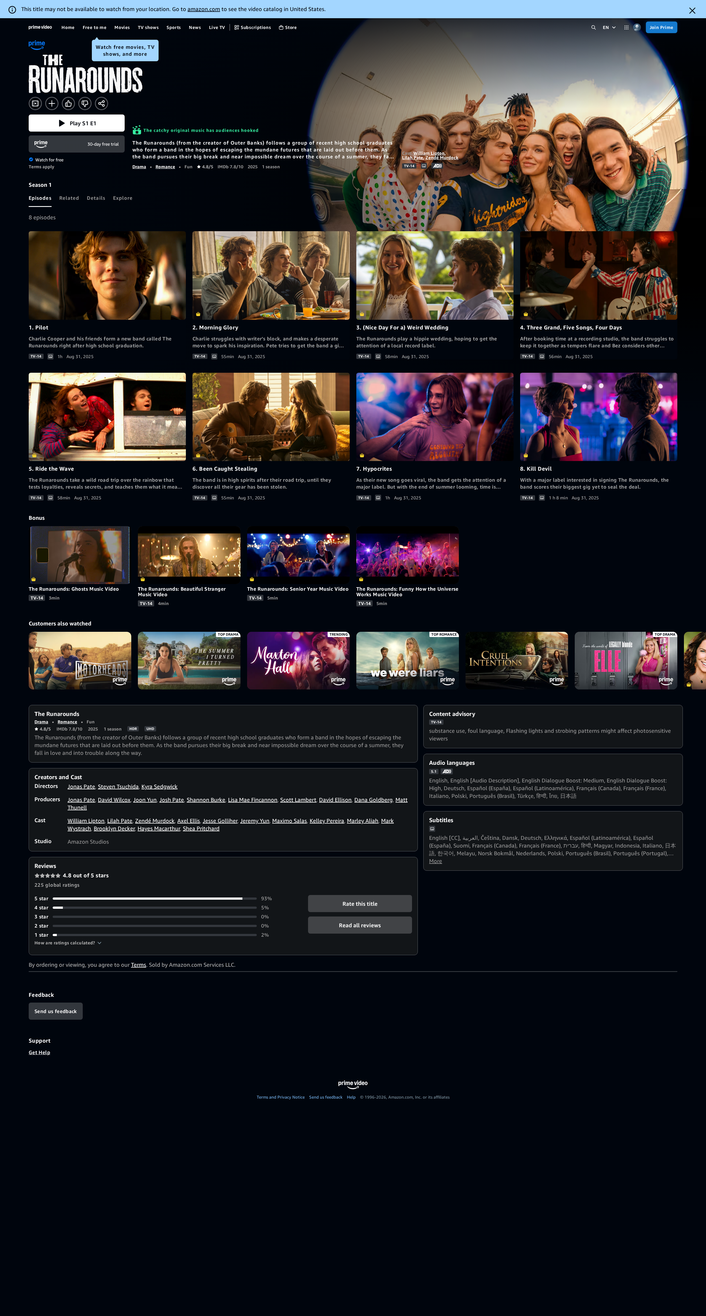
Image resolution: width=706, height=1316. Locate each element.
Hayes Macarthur (159, 828)
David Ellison (335, 799)
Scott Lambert (298, 799)
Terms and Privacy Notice (281, 1096)
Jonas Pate (81, 786)
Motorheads (80, 660)
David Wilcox (114, 799)
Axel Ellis (188, 820)
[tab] (40, 198)
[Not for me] (85, 103)
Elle (626, 660)
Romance (165, 166)
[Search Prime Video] (593, 27)
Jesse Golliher (220, 820)
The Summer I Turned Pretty (189, 660)
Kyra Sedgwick (159, 786)
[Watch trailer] (35, 103)
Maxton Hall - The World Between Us (298, 660)
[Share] (101, 103)
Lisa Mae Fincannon (252, 799)
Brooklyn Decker (114, 828)
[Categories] (626, 27)
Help (351, 1096)
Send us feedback (326, 1096)
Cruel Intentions (517, 660)
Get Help (39, 1052)
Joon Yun (145, 799)
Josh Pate (171, 799)
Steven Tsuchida (118, 786)
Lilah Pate (412, 157)
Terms (138, 964)
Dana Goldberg (373, 799)
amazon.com (204, 9)
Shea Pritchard (201, 828)
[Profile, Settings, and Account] (637, 27)
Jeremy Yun (254, 820)
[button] (77, 123)
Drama (139, 166)
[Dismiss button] (692, 10)
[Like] (68, 103)
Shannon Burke (206, 799)
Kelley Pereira (327, 820)
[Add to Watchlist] (51, 103)
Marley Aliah (362, 820)
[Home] (40, 27)
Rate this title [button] (360, 904)
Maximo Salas (289, 820)
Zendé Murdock (442, 157)
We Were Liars (407, 660)
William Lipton (429, 153)
